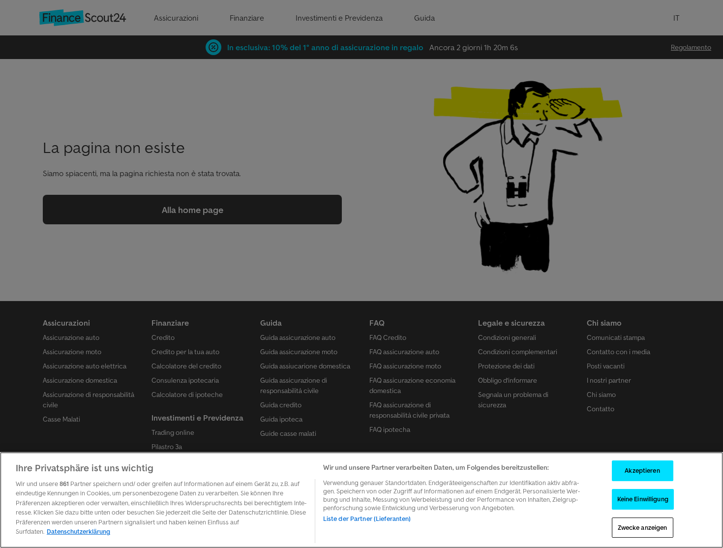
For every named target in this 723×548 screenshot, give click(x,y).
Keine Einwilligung (642, 499)
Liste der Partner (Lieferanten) (367, 519)
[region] (361, 500)
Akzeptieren (642, 471)
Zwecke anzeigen (642, 527)
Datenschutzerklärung (78, 531)
